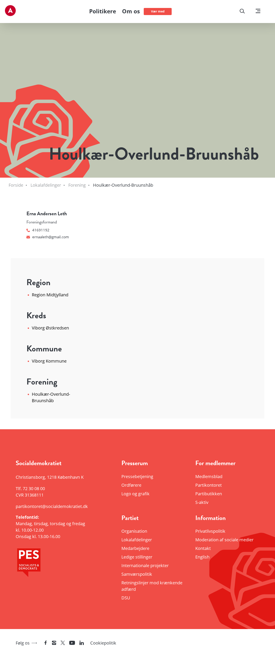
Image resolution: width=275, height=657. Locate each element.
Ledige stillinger (136, 557)
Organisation (134, 531)
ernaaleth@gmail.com (50, 236)
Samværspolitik (136, 574)
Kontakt (203, 548)
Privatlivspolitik (210, 531)
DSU (125, 598)
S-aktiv (201, 502)
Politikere (102, 11)
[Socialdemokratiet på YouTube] (72, 643)
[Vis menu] (258, 11)
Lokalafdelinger (136, 540)
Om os (131, 11)
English (202, 557)
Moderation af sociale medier (224, 540)
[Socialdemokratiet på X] (63, 643)
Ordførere (131, 485)
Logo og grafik (135, 494)
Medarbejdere (135, 548)
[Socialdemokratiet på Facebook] (45, 643)
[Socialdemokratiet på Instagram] (54, 643)
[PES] (53, 564)
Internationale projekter (145, 565)
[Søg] (242, 11)
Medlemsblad (208, 476)
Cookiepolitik (103, 643)
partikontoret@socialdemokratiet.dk (52, 506)
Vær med (158, 11)
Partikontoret (208, 485)
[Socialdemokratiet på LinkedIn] (81, 643)
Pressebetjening (137, 476)
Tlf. (30, 488)
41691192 (40, 230)
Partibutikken (208, 494)
